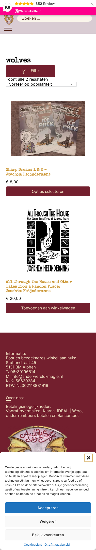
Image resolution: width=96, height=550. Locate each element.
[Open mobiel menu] (8, 29)
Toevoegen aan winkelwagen (48, 308)
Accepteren (48, 507)
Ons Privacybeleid (57, 544)
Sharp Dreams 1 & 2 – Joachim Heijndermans (28, 172)
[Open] (23, 71)
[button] (88, 457)
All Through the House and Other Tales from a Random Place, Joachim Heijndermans (39, 286)
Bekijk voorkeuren (48, 535)
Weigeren (48, 521)
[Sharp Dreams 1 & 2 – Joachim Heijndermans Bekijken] (48, 128)
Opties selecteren (48, 191)
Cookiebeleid (33, 544)
